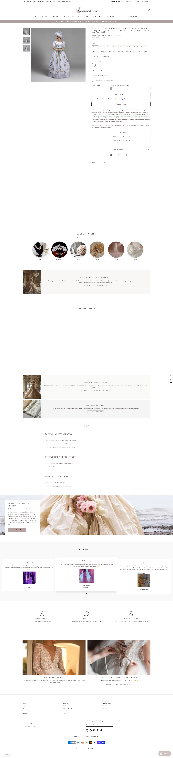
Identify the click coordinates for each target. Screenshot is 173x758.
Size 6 (115, 47)
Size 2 (101, 47)
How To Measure (67, 706)
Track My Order (40, 1)
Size (93, 44)
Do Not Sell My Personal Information (110, 711)
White (94, 65)
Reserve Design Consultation (119, 684)
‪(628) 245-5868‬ (30, 724)
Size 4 (108, 47)
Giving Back (25, 714)
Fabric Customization (121, 137)
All (36, 17)
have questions (121, 149)
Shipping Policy (105, 701)
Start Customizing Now (54, 686)
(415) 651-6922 (31, 727)
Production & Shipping (121, 145)
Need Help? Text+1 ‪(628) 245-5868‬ (65, 1)
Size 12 (136, 47)
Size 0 (95, 47)
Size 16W (103, 51)
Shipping (93, 38)
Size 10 (129, 47)
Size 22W (128, 51)
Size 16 (95, 51)
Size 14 (143, 47)
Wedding (44, 17)
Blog (24, 709)
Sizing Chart (65, 704)
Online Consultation (50, 1)
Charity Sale (65, 714)
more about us (17, 530)
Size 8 (121, 47)
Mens (100, 17)
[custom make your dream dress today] (118, 657)
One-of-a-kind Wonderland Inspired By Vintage (86, 749)
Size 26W (146, 51)
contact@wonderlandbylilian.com (33, 721)
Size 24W (137, 51)
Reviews (29, 1)
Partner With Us (26, 711)
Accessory (110, 17)
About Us (25, 701)
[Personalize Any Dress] (54, 657)
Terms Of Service (106, 706)
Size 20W (120, 51)
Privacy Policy (105, 709)
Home (120, 17)
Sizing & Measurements (121, 141)
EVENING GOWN (83, 17)
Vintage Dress (69, 17)
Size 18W (111, 51)
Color (96, 61)
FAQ (34, 1)
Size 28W (95, 56)
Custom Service (131, 17)
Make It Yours (121, 132)
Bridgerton (56, 17)
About (24, 1)
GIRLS (94, 17)
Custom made (105, 56)
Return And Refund (106, 704)
